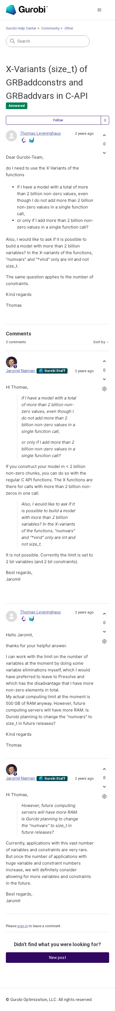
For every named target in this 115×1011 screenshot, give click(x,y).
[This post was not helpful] (104, 153)
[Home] (27, 10)
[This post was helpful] (104, 135)
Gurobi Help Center (21, 28)
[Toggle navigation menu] (99, 10)
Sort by (99, 342)
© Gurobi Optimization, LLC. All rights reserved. (49, 999)
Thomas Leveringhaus (40, 133)
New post (57, 957)
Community (50, 28)
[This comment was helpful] (104, 361)
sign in (22, 926)
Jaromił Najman (21, 370)
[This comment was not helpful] (104, 379)
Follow (58, 120)
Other (68, 28)
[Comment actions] (104, 389)
